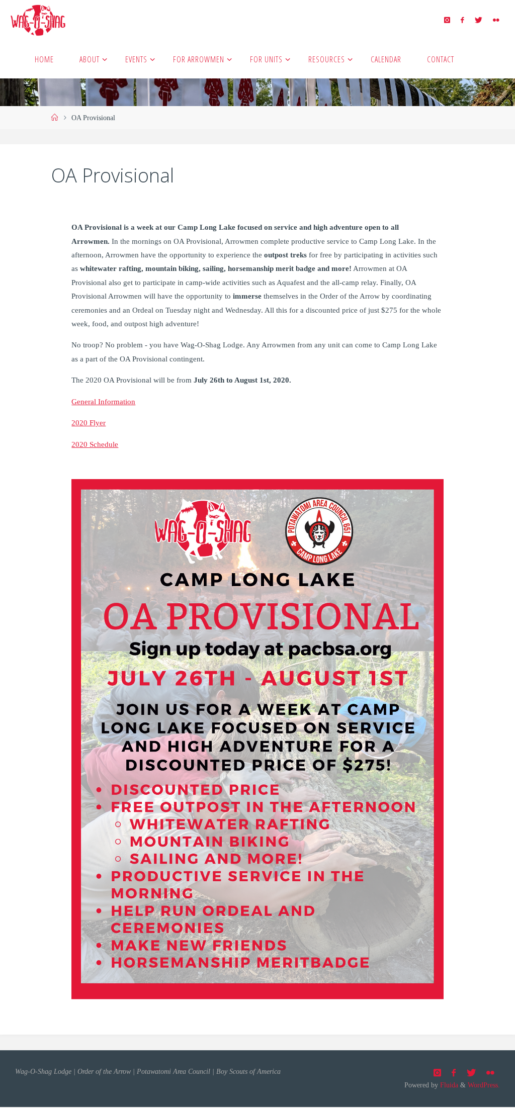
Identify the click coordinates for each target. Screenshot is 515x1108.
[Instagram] (447, 20)
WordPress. (484, 1085)
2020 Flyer (88, 422)
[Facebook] (462, 20)
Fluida (448, 1085)
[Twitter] (478, 20)
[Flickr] (495, 20)
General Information (103, 401)
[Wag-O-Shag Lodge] (37, 19)
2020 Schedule (94, 444)
